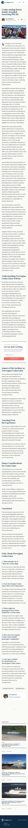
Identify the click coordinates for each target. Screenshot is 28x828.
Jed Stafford (10, 19)
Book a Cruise (7, 824)
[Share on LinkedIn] (21, 19)
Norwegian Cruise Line (8, 688)
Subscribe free (14, 358)
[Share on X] (18, 19)
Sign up (5, 823)
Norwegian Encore (20, 688)
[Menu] (23, 2)
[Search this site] (19, 2)
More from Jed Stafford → (15, 697)
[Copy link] (25, 19)
